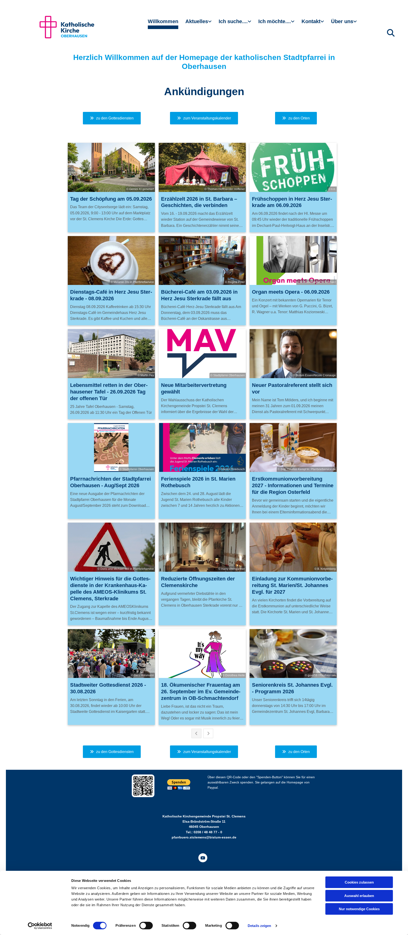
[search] (391, 33)
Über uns (342, 21)
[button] (112, 118)
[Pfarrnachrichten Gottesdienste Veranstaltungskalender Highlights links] (210, 23)
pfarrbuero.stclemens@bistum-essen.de (204, 837)
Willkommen (163, 21)
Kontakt (311, 21)
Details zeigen (259, 926)
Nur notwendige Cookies (359, 909)
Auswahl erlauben (359, 896)
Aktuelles (196, 21)
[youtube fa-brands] (202, 857)
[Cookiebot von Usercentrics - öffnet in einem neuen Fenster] (40, 925)
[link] (198, 23)
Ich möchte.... (274, 21)
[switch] (146, 925)
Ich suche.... (233, 21)
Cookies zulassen (359, 882)
